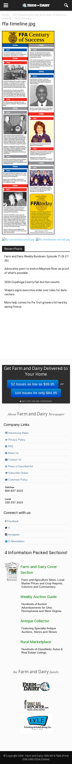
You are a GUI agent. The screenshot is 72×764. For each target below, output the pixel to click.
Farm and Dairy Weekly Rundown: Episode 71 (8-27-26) (36, 258)
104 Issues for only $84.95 (36, 393)
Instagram (13, 534)
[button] (66, 5)
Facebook (12, 521)
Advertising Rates (18, 433)
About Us (13, 453)
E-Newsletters (16, 541)
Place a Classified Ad (20, 466)
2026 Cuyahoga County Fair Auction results (32, 282)
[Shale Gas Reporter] (36, 710)
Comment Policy (18, 479)
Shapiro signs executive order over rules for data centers (35, 292)
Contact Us (14, 459)
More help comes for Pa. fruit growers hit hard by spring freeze (35, 304)
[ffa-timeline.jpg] (28, 233)
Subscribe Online (17, 473)
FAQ (10, 446)
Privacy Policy (16, 439)
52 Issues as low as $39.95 (32, 384)
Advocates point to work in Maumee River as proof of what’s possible (36, 270)
